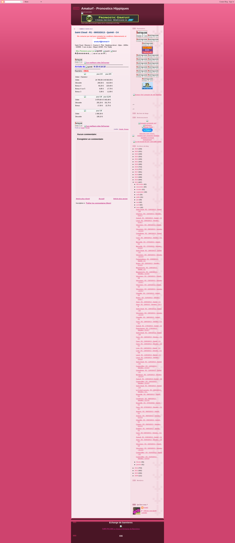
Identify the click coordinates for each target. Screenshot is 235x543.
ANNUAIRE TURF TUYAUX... (147, 133)
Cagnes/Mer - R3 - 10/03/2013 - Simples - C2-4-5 (146, 382)
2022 (136, 159)
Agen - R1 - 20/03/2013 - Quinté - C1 (148, 302)
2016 (136, 174)
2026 (136, 149)
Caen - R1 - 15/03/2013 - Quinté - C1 (148, 341)
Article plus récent (83, 199)
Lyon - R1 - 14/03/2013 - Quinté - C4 (148, 348)
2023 (136, 156)
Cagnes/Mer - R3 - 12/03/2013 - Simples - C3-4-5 (146, 367)
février (138, 462)
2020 (136, 164)
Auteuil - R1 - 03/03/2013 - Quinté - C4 (149, 437)
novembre (140, 187)
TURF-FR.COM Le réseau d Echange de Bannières (121, 529)
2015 (136, 177)
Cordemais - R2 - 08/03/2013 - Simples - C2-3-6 (146, 399)
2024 (136, 154)
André (146, 507)
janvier (138, 464)
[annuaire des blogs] (147, 121)
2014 (136, 179)
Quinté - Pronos (124, 129)
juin (137, 200)
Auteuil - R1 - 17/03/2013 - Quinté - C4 (149, 326)
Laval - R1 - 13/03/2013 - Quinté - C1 (148, 355)
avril (138, 205)
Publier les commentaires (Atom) (98, 203)
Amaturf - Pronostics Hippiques (105, 8)
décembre (140, 184)
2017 (136, 172)
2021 (136, 161)
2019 (136, 167)
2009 (136, 475)
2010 (136, 473)
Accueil (101, 199)
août (138, 194)
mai (137, 202)
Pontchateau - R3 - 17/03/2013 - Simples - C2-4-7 (147, 329)
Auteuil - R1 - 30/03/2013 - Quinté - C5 (149, 218)
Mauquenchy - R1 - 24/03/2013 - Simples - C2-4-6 (147, 272)
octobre (139, 189)
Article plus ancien (120, 199)
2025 (136, 151)
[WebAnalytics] (121, 540)
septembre (140, 192)
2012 (136, 468)
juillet (138, 197)
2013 (136, 182)
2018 (136, 169)
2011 (136, 470)
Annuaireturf (147, 139)
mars (138, 207)
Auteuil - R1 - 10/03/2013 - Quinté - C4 (149, 379)
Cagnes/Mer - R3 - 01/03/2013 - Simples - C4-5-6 (146, 457)
